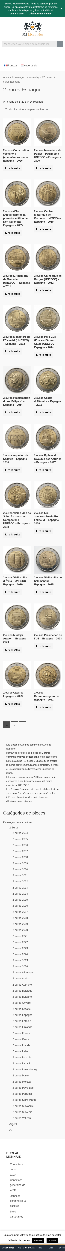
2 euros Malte (20, 1075)
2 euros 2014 (20, 893)
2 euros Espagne (22, 1014)
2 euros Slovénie (22, 1112)
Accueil (7, 77)
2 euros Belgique (22, 990)
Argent (13, 1124)
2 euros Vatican (21, 1118)
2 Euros (13, 827)
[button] (32, 54)
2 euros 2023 (20, 948)
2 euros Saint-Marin (24, 1099)
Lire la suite (12, 168)
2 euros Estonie (21, 1021)
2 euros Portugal (22, 1093)
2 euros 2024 (20, 954)
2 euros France (21, 1033)
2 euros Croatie (21, 1008)
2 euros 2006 (20, 845)
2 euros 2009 (20, 863)
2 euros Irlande (21, 1045)
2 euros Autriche (22, 984)
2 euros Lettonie (21, 1057)
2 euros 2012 (20, 881)
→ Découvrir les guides (38, 13)
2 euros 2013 (20, 887)
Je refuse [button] (52, 1240)
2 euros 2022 (20, 942)
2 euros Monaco (21, 1081)
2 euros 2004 (20, 832)
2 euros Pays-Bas (23, 1087)
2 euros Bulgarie (22, 996)
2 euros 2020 (20, 930)
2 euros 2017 (20, 911)
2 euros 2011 (20, 875)
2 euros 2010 (20, 869)
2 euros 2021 (20, 936)
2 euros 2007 (20, 851)
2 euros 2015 (20, 899)
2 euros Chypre (21, 1002)
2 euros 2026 (20, 966)
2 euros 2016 (20, 905)
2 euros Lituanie (21, 1063)
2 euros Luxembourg (24, 1069)
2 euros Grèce (20, 1039)
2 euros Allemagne (23, 972)
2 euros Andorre (21, 978)
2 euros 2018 (20, 917)
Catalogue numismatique (17, 822)
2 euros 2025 (20, 960)
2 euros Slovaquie (23, 1106)
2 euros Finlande (22, 1027)
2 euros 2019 (20, 923)
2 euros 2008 (20, 857)
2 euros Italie (20, 1051)
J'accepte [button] (38, 1240)
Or (10, 1130)
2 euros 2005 (20, 839)
